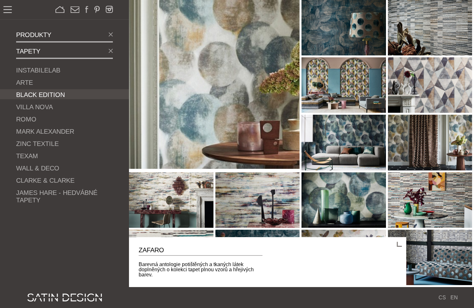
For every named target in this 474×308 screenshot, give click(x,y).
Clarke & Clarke (45, 180)
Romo (26, 119)
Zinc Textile (37, 143)
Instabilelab (38, 70)
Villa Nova (34, 107)
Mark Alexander (45, 131)
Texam (27, 155)
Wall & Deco (37, 168)
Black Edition (40, 94)
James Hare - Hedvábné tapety (56, 196)
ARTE (24, 82)
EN (454, 297)
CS (442, 297)
